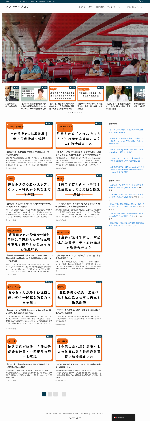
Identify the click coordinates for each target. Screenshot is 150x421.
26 (64, 394)
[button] (68, 112)
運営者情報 (84, 414)
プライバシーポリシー (53, 414)
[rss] (139, 1)
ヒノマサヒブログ (17, 6)
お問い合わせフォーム (70, 414)
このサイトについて (98, 414)
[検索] (142, 1)
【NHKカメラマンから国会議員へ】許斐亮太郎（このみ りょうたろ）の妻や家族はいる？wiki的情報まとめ (126, 141)
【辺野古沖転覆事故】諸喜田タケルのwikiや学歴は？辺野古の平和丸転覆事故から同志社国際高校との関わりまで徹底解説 (126, 169)
